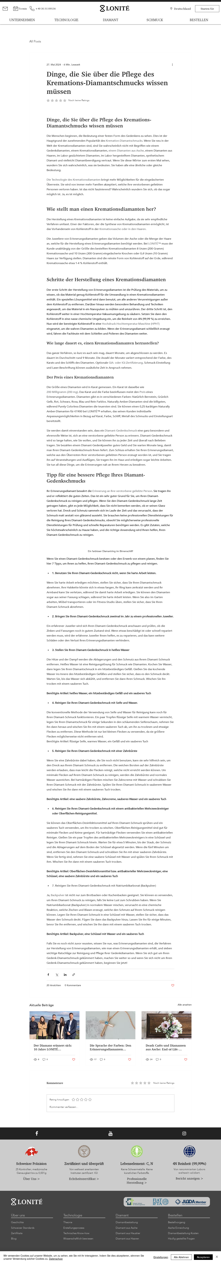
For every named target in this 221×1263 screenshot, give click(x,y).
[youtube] (110, 1133)
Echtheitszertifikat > (84, 1179)
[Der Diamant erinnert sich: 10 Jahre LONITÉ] (54, 1025)
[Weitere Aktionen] (172, 65)
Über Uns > (31, 1179)
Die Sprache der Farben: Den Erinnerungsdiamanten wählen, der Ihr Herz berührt (110, 1047)
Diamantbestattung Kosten (183, 1233)
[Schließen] (217, 1257)
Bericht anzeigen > (189, 1178)
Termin (23, 8)
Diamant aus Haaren (127, 1238)
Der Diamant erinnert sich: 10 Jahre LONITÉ (53, 1047)
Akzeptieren (203, 1257)
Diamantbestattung (127, 1222)
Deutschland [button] (182, 8)
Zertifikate (16, 1233)
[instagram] (184, 1133)
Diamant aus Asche (126, 1228)
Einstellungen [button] (160, 1257)
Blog (13, 1238)
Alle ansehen (185, 1004)
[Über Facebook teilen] (48, 974)
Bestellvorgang (176, 1222)
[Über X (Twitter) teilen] (56, 974)
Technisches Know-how (76, 1233)
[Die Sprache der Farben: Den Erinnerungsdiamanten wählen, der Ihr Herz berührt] (111, 1025)
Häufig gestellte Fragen (181, 1238)
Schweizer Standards (22, 1228)
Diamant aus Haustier (128, 1233)
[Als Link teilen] (73, 974)
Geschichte (17, 1222)
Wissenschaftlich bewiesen (78, 1238)
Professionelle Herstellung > (137, 1180)
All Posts (35, 41)
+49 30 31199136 (45, 8)
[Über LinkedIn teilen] (65, 974)
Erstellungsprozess (73, 1228)
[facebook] (36, 1133)
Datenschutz (56, 1258)
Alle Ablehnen (181, 1257)
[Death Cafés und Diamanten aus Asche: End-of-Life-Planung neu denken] (166, 1025)
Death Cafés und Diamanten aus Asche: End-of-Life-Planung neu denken (166, 1047)
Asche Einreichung (178, 1228)
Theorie (67, 1222)
